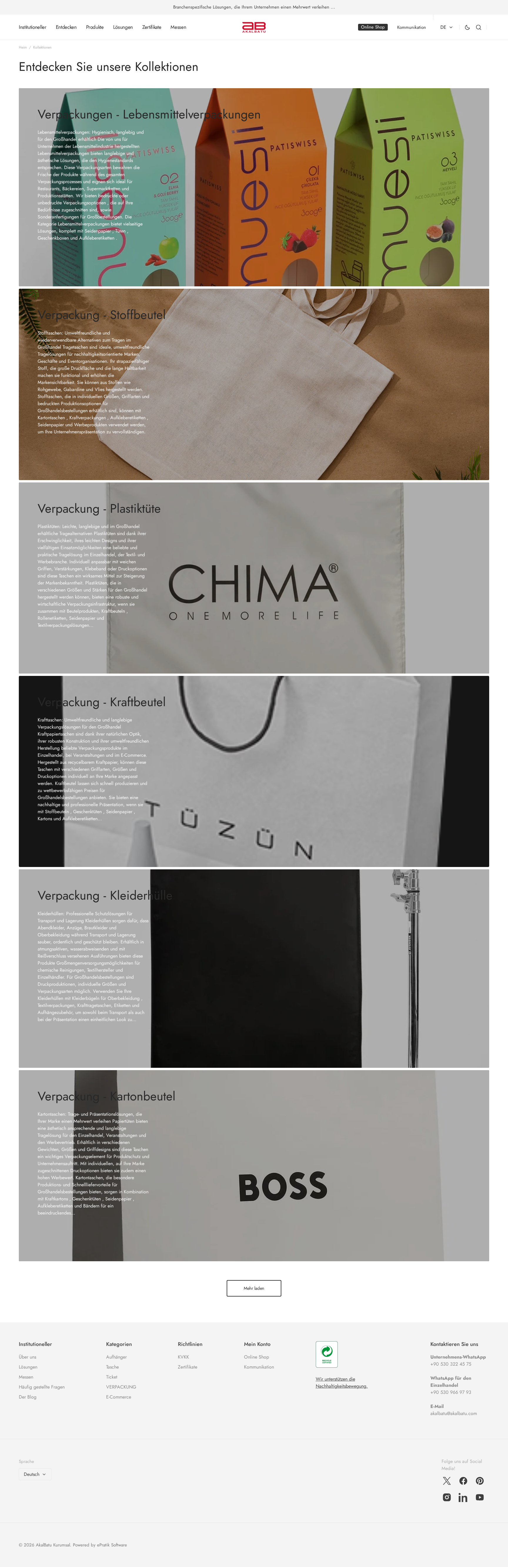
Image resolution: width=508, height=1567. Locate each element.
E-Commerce (118, 1397)
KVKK (183, 1357)
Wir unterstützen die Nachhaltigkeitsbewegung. (342, 1382)
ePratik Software (112, 1545)
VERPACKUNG (121, 1387)
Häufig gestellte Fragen (42, 1387)
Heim (23, 47)
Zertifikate (187, 1367)
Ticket (111, 1377)
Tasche (112, 1367)
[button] (478, 27)
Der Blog (27, 1397)
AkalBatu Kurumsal (53, 1545)
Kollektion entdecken (72, 259)
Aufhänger (116, 1357)
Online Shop (256, 1357)
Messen (26, 1377)
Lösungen (28, 1367)
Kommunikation (259, 1367)
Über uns (27, 1357)
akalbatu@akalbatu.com (453, 1413)
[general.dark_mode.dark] (467, 27)
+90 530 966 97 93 (450, 1392)
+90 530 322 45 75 (450, 1364)
